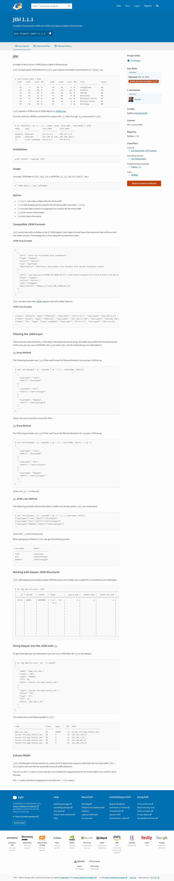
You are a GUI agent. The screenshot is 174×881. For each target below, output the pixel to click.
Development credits (118, 818)
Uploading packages (62, 807)
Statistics (85, 811)
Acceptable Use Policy (146, 818)
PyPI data (132, 72)
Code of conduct (144, 811)
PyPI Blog (85, 804)
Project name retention (63, 814)
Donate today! (19, 823)
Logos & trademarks (90, 814)
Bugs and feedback (117, 804)
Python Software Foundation (25, 806)
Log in (137, 5)
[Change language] (157, 6)
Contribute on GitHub (118, 807)
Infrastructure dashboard (92, 807)
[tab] (22, 46)
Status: (26, 816)
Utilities (134, 174)
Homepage (135, 60)
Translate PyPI (115, 811)
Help (119, 5)
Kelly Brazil (140, 113)
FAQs (56, 818)
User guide (58, 811)
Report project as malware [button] (144, 183)
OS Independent (138, 158)
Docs (127, 5)
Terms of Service (144, 804)
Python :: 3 (136, 166)
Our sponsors (87, 818)
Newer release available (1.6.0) (144, 81)
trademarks (65, 877)
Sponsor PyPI (114, 814)
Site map (133, 877)
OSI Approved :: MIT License (143, 150)
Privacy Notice (143, 814)
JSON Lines (60, 111)
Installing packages (61, 804)
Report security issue (146, 807)
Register (148, 5)
